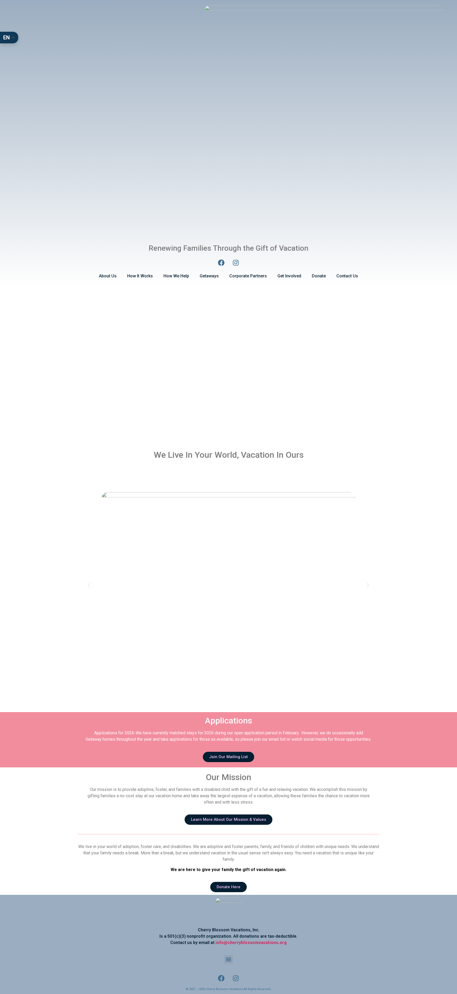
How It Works (140, 275)
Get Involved (289, 275)
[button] (89, 585)
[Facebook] (221, 262)
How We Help (176, 275)
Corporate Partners (248, 275)
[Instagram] (236, 262)
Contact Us (347, 275)
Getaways (209, 275)
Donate (319, 275)
